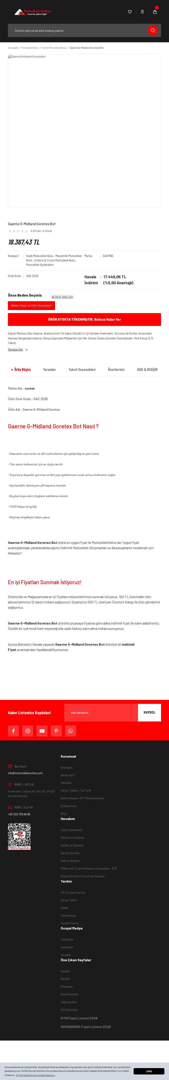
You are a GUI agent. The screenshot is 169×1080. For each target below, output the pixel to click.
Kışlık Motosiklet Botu (39, 256)
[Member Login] (142, 12)
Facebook (67, 939)
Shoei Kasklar (69, 994)
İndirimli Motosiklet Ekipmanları (84, 548)
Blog (63, 813)
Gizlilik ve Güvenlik (72, 845)
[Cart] (155, 12)
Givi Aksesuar (69, 1009)
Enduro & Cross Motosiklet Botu (54, 260)
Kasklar (65, 971)
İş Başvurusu (69, 806)
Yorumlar (49, 369)
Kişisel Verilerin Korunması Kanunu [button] (35, 1075)
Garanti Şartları (70, 853)
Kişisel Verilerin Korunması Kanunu (83, 876)
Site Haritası (68, 915)
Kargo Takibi (69, 900)
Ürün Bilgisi (23, 369)
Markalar (66, 782)
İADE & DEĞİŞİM (147, 369)
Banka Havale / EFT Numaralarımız (82, 798)
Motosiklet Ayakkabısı (40, 264)
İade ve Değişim (70, 861)
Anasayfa (66, 767)
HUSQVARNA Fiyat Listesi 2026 (86, 1026)
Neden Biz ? (68, 775)
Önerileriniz (116, 369)
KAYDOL (150, 712)
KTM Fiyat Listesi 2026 (79, 1018)
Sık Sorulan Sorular (73, 892)
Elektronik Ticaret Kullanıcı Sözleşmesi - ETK (89, 868)
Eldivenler (67, 986)
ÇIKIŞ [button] (149, 1071)
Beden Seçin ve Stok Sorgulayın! (31, 305)
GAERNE (108, 256)
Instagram (67, 947)
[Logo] (32, 12)
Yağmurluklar (69, 1002)
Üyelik (64, 908)
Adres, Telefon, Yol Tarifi (76, 790)
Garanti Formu (70, 923)
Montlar (65, 979)
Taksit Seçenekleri (82, 369)
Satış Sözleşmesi (71, 830)
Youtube (66, 955)
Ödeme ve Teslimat (72, 837)
